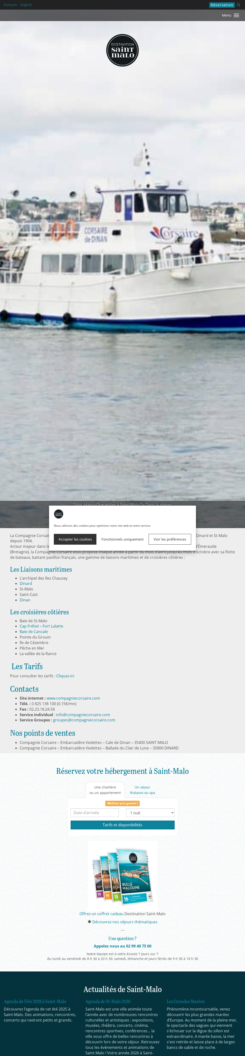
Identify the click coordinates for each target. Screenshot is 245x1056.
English (26, 4)
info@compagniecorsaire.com (83, 714)
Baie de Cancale (34, 631)
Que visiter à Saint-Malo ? (119, 504)
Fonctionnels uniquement (122, 539)
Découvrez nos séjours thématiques (124, 922)
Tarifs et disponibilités (122, 825)
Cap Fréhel (29, 626)
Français (10, 4)
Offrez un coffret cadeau (101, 913)
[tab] (105, 790)
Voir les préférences (170, 539)
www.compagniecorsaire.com (73, 698)
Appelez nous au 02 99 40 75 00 (122, 946)
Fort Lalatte (53, 626)
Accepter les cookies (75, 539)
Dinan (25, 600)
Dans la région (158, 504)
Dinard (26, 583)
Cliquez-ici (65, 676)
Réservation (222, 5)
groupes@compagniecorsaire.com (84, 720)
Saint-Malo (83, 504)
